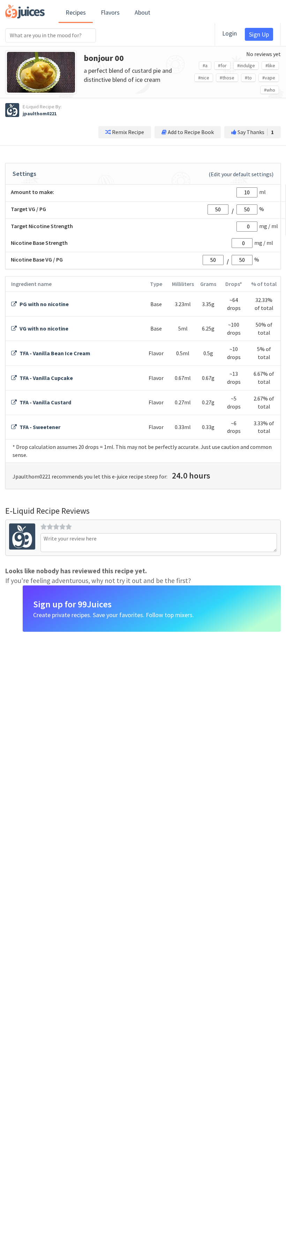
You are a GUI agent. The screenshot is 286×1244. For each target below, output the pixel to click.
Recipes (76, 12)
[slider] (56, 526)
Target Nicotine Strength (42, 226)
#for (222, 65)
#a (205, 65)
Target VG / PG (28, 208)
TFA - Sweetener (39, 426)
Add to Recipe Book (190, 132)
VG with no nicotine (43, 328)
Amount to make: (32, 191)
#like (270, 65)
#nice (203, 78)
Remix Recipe (127, 132)
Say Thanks (255, 132)
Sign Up (259, 34)
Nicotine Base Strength (39, 242)
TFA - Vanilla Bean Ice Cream (54, 353)
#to (248, 78)
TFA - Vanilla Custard (44, 402)
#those (227, 78)
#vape (268, 78)
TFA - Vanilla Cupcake (45, 377)
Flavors (110, 12)
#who (269, 90)
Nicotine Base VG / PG (37, 259)
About (142, 12)
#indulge (246, 65)
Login (229, 33)
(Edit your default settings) (241, 174)
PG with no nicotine (43, 304)
